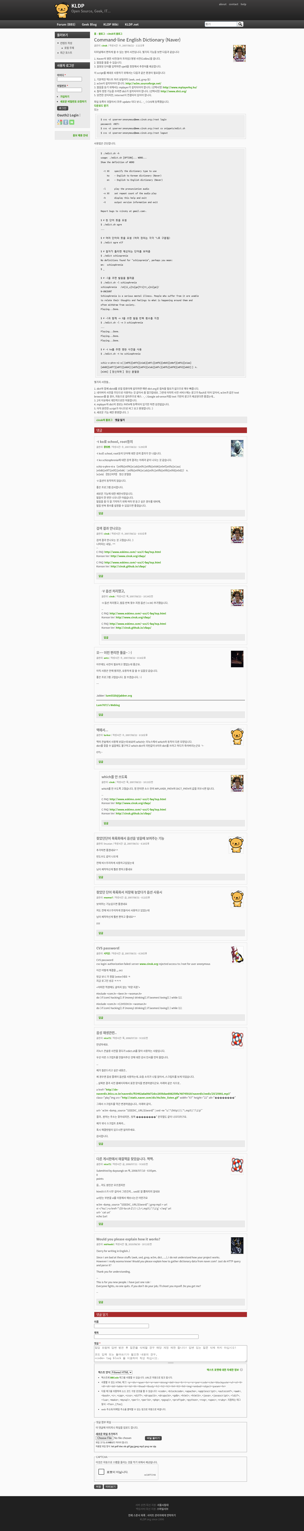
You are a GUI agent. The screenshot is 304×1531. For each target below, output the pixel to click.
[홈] (62, 10)
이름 (96, 1321)
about (222, 4)
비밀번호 (62, 86)
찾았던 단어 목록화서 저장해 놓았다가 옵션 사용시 (129, 892)
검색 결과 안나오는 (108, 528)
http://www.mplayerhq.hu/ (180, 87)
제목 (96, 1332)
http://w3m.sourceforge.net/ (143, 83)
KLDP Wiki (110, 24)
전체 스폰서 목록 (136, 1515)
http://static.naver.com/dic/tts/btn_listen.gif (150, 1097)
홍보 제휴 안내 (80, 135)
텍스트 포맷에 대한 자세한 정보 (223, 1369)
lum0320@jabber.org (119, 695)
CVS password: (108, 948)
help (243, 4)
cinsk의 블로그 (114, 33)
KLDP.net (132, 24)
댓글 (97, 1343)
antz (106, 657)
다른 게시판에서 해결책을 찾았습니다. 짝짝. (125, 1158)
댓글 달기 (120, 420)
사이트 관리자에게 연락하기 (161, 1515)
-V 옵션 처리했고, (113, 591)
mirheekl (109, 1244)
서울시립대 (163, 1505)
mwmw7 (108, 897)
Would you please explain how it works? (128, 1239)
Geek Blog (89, 24)
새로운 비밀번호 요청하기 (73, 101)
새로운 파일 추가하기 (106, 1434)
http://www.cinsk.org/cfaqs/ (128, 556)
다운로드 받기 (101, 105)
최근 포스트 (66, 52)
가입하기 (64, 96)
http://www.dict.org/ (174, 91)
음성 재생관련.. (106, 1032)
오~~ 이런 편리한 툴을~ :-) (114, 652)
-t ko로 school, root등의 (114, 441)
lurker (107, 735)
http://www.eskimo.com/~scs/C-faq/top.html (132, 552)
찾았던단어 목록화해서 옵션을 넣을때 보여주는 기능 (130, 838)
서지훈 (107, 953)
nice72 (107, 1038)
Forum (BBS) (66, 24)
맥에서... (102, 730)
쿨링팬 (107, 446)
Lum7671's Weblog (108, 705)
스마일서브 (162, 1509)
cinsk (104, 45)
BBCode (114, 1377)
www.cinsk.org (149, 963)
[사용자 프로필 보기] (239, 60)
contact (233, 4)
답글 (101, 513)
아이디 (61, 75)
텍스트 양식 (104, 1372)
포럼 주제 (69, 48)
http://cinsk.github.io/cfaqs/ (128, 566)
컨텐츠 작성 (66, 43)
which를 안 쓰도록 (114, 776)
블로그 (102, 33)
